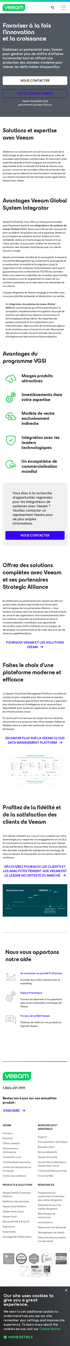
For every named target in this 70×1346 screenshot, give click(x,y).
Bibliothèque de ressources (46, 1215)
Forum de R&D (45, 1176)
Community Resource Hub (52, 1171)
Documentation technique (52, 1142)
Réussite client (46, 1147)
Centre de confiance (14, 1176)
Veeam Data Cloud (13, 1211)
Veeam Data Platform (14, 1206)
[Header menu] (63, 8)
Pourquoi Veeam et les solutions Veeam (35, 645)
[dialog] (35, 1316)
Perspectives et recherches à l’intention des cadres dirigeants (51, 1196)
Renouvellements (47, 1152)
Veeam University (47, 1157)
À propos (8, 1133)
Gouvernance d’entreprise (10, 1150)
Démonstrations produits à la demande (52, 1239)
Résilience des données (16, 1201)
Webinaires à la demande (52, 1227)
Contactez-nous (12, 1157)
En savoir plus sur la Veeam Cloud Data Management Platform (35, 740)
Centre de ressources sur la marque (17, 1169)
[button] (35, 1337)
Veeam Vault (10, 1217)
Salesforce (9, 1227)
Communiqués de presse (17, 1162)
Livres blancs (45, 1222)
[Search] (53, 8)
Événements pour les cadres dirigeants (49, 1207)
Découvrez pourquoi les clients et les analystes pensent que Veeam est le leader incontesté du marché (35, 871)
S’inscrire (11, 1110)
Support (42, 1137)
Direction (8, 1138)
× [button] (66, 1290)
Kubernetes (9, 1232)
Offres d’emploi (11, 1143)
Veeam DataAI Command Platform (17, 1194)
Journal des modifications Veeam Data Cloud (52, 1164)
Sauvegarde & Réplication (17, 1237)
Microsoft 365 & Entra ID (16, 1222)
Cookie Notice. (50, 1329)
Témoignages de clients (51, 1232)
